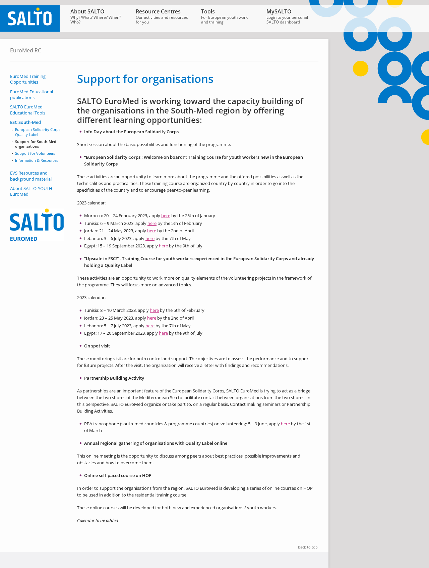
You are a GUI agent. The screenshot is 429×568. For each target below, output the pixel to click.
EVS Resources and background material (31, 176)
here (165, 215)
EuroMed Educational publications (31, 94)
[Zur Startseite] (30, 30)
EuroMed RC (25, 50)
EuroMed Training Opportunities (28, 79)
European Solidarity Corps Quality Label (37, 132)
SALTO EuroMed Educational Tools (27, 109)
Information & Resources (36, 160)
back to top (308, 547)
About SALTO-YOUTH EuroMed (31, 191)
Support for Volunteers (35, 153)
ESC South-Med (25, 122)
